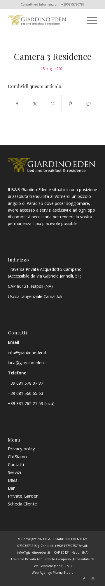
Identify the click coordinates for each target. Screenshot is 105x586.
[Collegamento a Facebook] (84, 578)
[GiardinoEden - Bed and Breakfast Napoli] (43, 20)
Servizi (14, 472)
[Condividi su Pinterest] (70, 103)
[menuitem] (89, 20)
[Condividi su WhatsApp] (53, 103)
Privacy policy (21, 448)
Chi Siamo (17, 456)
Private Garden (23, 496)
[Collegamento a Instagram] (92, 578)
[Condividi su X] (35, 103)
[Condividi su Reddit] (88, 103)
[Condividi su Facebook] (17, 103)
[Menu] (89, 20)
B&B (12, 480)
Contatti (16, 464)
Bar (11, 488)
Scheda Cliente (22, 504)
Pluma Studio (63, 572)
